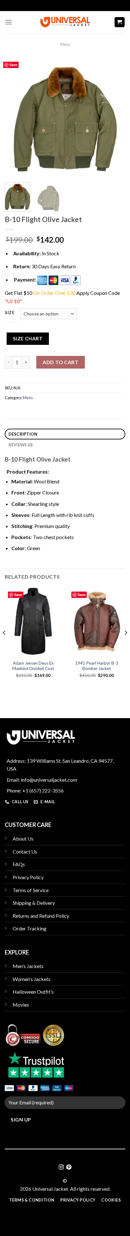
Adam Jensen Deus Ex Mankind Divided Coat (33, 666)
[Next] (115, 117)
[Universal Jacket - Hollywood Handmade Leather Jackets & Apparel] (65, 22)
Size (10, 313)
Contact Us (25, 851)
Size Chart (28, 338)
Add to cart (60, 362)
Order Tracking (29, 928)
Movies (21, 1005)
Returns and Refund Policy (41, 916)
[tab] (65, 434)
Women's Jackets (31, 979)
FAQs (19, 864)
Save (13, 64)
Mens (65, 44)
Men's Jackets (28, 966)
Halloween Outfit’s (33, 992)
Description (23, 434)
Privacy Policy (28, 877)
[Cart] (120, 22)
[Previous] (15, 117)
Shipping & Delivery (34, 903)
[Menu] (8, 22)
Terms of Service (31, 890)
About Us (23, 838)
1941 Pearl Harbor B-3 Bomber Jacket (96, 666)
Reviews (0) (21, 444)
